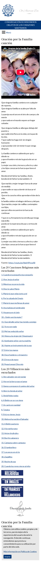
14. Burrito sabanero (10, 438)
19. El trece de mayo (9, 359)
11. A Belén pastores (10, 424)
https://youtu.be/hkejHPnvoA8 (21, 262)
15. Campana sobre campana (13, 442)
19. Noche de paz (8, 461)
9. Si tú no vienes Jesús (10, 414)
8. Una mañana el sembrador (13, 308)
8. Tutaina (5, 410)
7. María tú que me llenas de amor (15, 303)
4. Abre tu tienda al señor (11, 391)
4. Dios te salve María (10, 289)
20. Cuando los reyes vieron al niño (15, 466)
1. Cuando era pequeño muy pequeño (17, 275)
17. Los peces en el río (10, 452)
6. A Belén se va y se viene (12, 400)
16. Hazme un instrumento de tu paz (16, 345)
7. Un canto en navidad (10, 405)
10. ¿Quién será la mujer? (11, 317)
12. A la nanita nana (9, 428)
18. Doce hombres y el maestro (14, 355)
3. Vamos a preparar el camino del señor (18, 386)
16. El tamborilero (8, 447)
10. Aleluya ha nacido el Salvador (15, 419)
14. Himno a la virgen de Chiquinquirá (17, 336)
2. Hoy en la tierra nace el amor (14, 381)
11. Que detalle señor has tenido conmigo (18, 322)
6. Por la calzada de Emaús (12, 298)
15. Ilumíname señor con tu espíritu (16, 341)
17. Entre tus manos (9, 350)
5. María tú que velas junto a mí (14, 293)
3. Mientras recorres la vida (12, 284)
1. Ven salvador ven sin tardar (13, 377)
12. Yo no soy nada (9, 326)
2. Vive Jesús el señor (10, 279)
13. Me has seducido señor (12, 331)
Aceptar (7, 557)
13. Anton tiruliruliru (9, 433)
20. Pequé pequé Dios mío (12, 364)
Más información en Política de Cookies (20, 551)
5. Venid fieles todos (9, 395)
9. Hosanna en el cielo (10, 312)
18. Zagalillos (6, 457)
